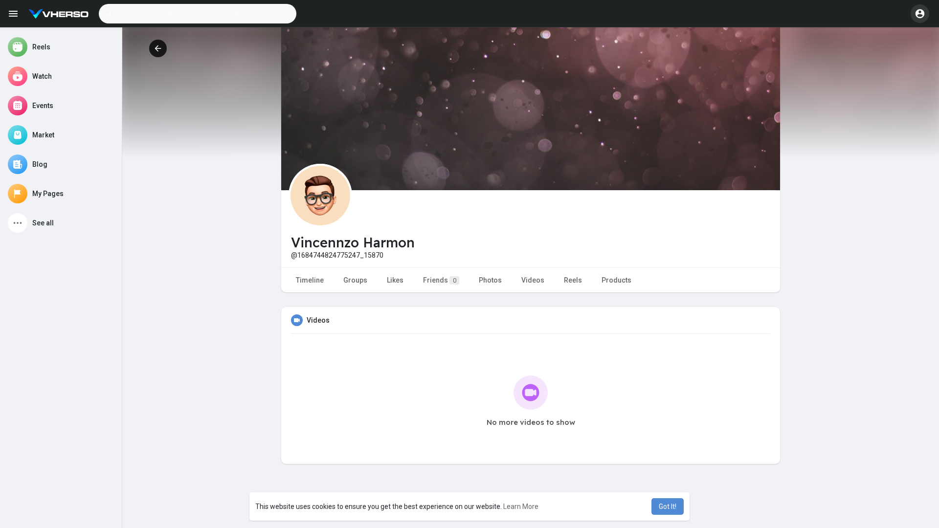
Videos (532, 280)
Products (616, 280)
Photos (490, 280)
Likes (395, 280)
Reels (573, 280)
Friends (439, 280)
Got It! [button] (667, 506)
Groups (355, 280)
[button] (197, 13)
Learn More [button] (520, 506)
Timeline (310, 280)
